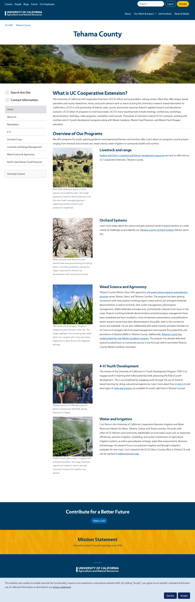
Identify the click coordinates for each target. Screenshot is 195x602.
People (18, 4)
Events (34, 4)
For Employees (47, 4)
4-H (9, 131)
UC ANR (9, 25)
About (128, 13)
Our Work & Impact (144, 13)
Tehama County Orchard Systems (157, 229)
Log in (170, 3)
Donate (183, 3)
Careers (8, 4)
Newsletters (13, 124)
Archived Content (16, 173)
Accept (184, 595)
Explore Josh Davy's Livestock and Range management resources (132, 155)
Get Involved (164, 13)
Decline (170, 595)
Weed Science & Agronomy (20, 154)
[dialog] (97, 589)
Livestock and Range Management (24, 146)
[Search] (162, 3)
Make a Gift (99, 520)
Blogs (26, 4)
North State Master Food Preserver (24, 161)
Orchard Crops (14, 139)
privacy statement (62, 587)
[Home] (23, 13)
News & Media (181, 13)
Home (10, 109)
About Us (11, 116)
